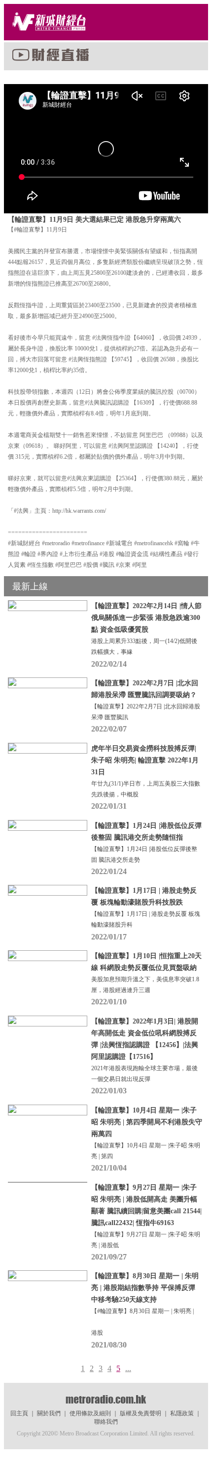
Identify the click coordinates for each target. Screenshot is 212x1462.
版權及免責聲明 (140, 1413)
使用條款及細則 (90, 1413)
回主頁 (19, 1413)
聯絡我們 (106, 1421)
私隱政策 (182, 1413)
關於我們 (49, 1413)
